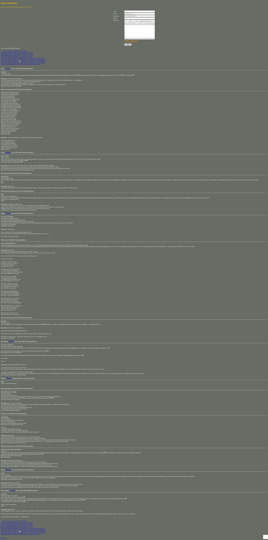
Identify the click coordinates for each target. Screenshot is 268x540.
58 (30, 54)
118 (41, 58)
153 (31, 61)
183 (8, 64)
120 (2, 60)
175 (35, 62)
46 (11, 54)
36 (27, 52)
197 (40, 64)
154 (33, 61)
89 (15, 57)
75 (25, 55)
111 (26, 58)
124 (11, 60)
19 (25, 51)
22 (4, 52)
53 (22, 54)
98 (30, 57)
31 (19, 52)
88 (14, 57)
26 (11, 52)
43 (6, 54)
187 (17, 64)
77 (28, 55)
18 (24, 51)
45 (9, 54)
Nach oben (3, 538)
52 (20, 54)
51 (19, 54)
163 (8, 62)
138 (42, 60)
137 (40, 60)
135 (35, 60)
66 (11, 55)
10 (11, 51)
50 (17, 54)
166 (15, 62)
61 (3, 55)
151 (26, 61)
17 (22, 51)
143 (8, 61)
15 (19, 51)
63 (6, 55)
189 (22, 64)
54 (23, 54)
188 (20, 64)
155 (35, 61)
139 (44, 60)
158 (42, 61)
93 (22, 57)
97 (28, 57)
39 (32, 52)
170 (24, 62)
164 (11, 62)
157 (40, 61)
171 (26, 62)
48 (14, 54)
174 (33, 62)
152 (28, 61)
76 (27, 55)
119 (43, 58)
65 (9, 55)
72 (20, 55)
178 (42, 62)
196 (37, 64)
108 (20, 58)
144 (11, 61)
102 (6, 58)
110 (24, 58)
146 (15, 61)
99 (32, 57)
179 (44, 62)
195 (35, 64)
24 (7, 52)
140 (2, 61)
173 (31, 62)
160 (2, 62)
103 (8, 58)
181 (4, 64)
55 (25, 54)
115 (35, 58)
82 (4, 57)
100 (2, 58)
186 (15, 64)
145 (13, 61)
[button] (126, 21)
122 (6, 60)
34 (23, 52)
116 (37, 58)
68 (14, 55)
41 (3, 54)
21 (3, 52)
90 (17, 57)
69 (15, 55)
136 (37, 60)
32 (20, 52)
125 (13, 60)
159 (44, 61)
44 (7, 54)
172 (28, 62)
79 (32, 55)
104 (11, 58)
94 (23, 57)
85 (9, 57)
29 (15, 52)
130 (24, 60)
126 (15, 60)
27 (12, 52)
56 (27, 54)
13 (16, 51)
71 (19, 55)
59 (32, 54)
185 (13, 64)
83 (6, 57)
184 (11, 64)
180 (2, 64)
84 (7, 57)
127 (17, 60)
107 (17, 58)
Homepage (8, 68)
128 (20, 60)
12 (14, 51)
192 (28, 64)
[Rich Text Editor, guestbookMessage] (140, 31)
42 (4, 54)
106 (15, 58)
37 (28, 52)
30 (17, 52)
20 (1, 52)
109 (22, 58)
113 (30, 58)
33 (22, 52)
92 (20, 57)
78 (30, 55)
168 (20, 62)
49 (15, 54)
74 (23, 55)
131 (26, 60)
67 (12, 55)
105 (13, 58)
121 (4, 60)
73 (22, 55)
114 (33, 58)
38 (30, 52)
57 (28, 54)
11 (12, 51)
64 (7, 55)
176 (37, 62)
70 (17, 55)
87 (12, 57)
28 (14, 52)
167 (17, 62)
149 (22, 61)
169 (22, 62)
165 (13, 62)
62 (4, 55)
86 (11, 57)
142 (6, 61)
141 (4, 61)
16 (20, 51)
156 (37, 61)
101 (4, 58)
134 (33, 60)
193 (31, 64)
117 (39, 58)
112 (28, 58)
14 (17, 51)
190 (24, 64)
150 (24, 61)
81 (3, 57)
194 (33, 64)
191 (26, 64)
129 (22, 60)
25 (9, 52)
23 (6, 52)
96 (27, 57)
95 (25, 57)
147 (17, 61)
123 (8, 60)
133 (31, 60)
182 (6, 64)
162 (6, 62)
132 (28, 60)
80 (1, 57)
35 (25, 52)
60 (1, 55)
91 (19, 57)
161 (4, 62)
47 (12, 54)
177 (40, 62)
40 (1, 54)
